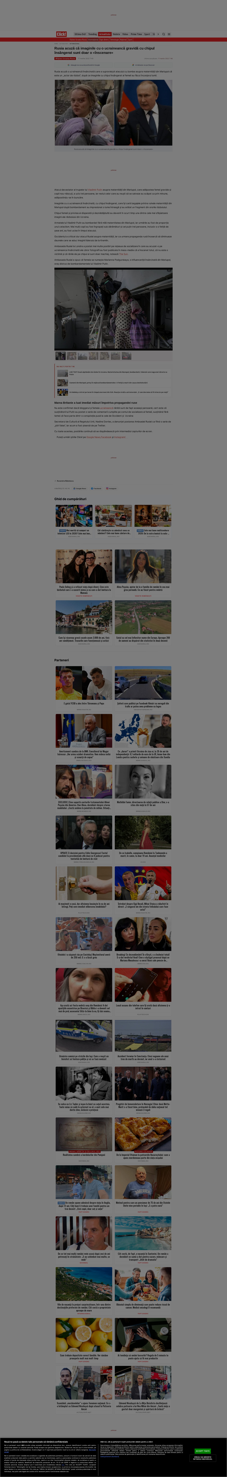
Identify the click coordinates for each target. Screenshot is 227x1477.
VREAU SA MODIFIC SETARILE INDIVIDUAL (202, 1458)
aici (63, 1465)
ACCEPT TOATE (203, 1451)
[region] (113, 1457)
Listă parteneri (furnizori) (109, 1456)
